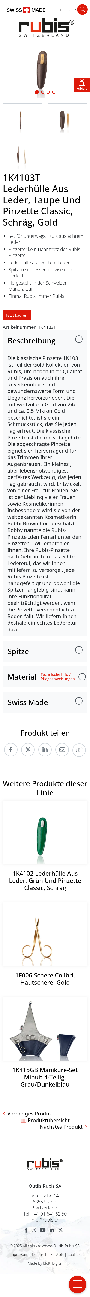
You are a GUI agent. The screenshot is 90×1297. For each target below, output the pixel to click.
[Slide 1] (37, 92)
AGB (59, 1254)
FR (68, 10)
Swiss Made (28, 702)
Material (22, 677)
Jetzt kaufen (16, 315)
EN (74, 10)
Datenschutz (42, 1254)
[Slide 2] (48, 92)
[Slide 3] (53, 92)
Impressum (19, 1254)
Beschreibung (32, 340)
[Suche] (82, 9)
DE (62, 10)
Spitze (18, 651)
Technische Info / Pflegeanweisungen (58, 676)
